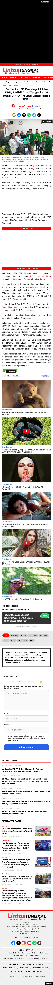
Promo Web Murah (21, 956)
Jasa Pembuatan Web (26, 953)
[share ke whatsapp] (29, 116)
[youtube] (29, 945)
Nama (6, 713)
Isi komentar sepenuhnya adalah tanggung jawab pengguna (23, 687)
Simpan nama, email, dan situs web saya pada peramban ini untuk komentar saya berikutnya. (26, 738)
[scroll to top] (49, 970)
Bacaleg (14, 635)
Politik (16, 86)
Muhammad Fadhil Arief (29, 185)
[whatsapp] (34, 945)
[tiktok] (39, 945)
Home (4, 78)
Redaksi (39, 964)
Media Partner (42, 953)
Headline (43, 635)
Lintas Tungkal (25, 106)
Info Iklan (26, 964)
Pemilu (10, 86)
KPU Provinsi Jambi (40, 276)
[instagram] (24, 945)
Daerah (24, 78)
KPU (13, 640)
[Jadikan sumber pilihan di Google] (14, 116)
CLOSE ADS (45, 2)
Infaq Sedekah (10, 953)
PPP (31, 168)
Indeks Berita (15, 971)
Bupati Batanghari (10, 307)
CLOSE (49, 983)
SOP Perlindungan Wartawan (38, 959)
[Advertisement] (26, 33)
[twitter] (18, 945)
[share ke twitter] (24, 116)
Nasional (14, 78)
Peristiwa (37, 78)
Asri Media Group (34, 971)
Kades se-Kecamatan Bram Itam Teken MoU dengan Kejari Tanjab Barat (17, 831)
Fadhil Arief (32, 635)
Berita (23, 635)
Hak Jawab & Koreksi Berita (14, 959)
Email (6, 725)
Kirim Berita (35, 956)
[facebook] (13, 945)
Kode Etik (24, 968)
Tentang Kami (9, 968)
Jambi (6, 640)
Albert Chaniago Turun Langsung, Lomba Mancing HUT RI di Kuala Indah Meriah (17, 878)
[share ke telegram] (34, 116)
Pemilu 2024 (22, 640)
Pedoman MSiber (40, 968)
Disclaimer (13, 964)
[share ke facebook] (19, 116)
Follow (45, 616)
